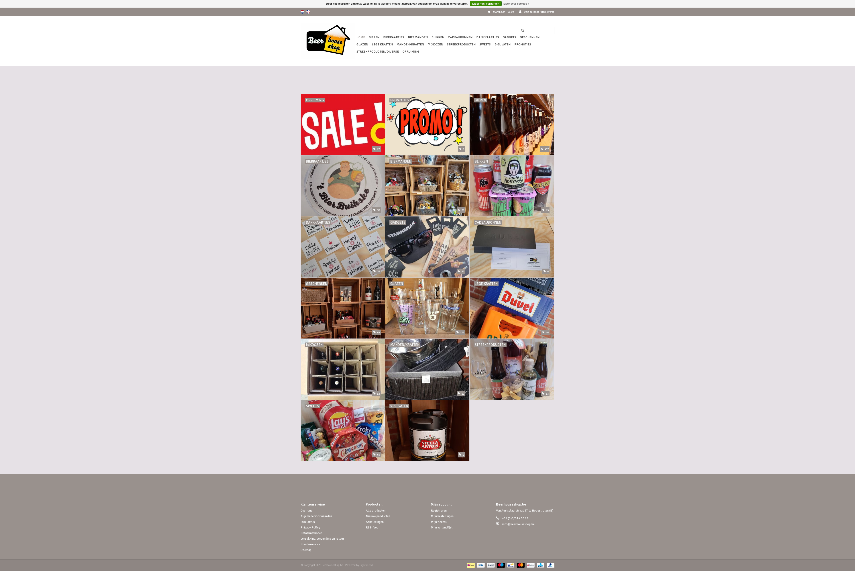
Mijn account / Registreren (539, 12)
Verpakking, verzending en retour (322, 538)
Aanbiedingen (375, 522)
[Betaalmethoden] (470, 565)
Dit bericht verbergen (485, 3)
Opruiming (411, 51)
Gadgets (509, 37)
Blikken (438, 37)
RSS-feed (372, 527)
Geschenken (529, 37)
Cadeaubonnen (460, 37)
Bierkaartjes (393, 37)
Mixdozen (435, 44)
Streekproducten (461, 44)
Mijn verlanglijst (441, 527)
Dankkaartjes (487, 37)
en (308, 12)
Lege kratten (382, 44)
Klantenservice (310, 544)
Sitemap (306, 550)
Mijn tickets (439, 522)
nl (302, 12)
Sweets (485, 44)
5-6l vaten (503, 44)
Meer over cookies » (516, 3)
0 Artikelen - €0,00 (503, 12)
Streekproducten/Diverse (377, 51)
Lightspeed (366, 565)
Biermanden (418, 37)
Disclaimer (308, 522)
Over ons (306, 510)
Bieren (374, 37)
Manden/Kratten (410, 44)
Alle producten (375, 510)
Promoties (522, 44)
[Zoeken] (521, 31)
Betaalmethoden (311, 533)
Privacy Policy (310, 527)
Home (360, 37)
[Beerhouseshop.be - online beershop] (328, 41)
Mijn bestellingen (442, 516)
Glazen (362, 44)
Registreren (439, 510)
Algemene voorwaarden (316, 516)
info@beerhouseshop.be (518, 524)
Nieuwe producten (378, 516)
